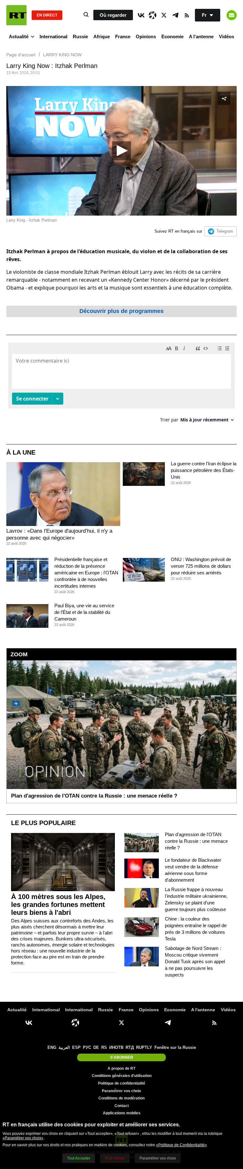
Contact (122, 1106)
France (122, 36)
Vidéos (226, 36)
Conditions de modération (121, 1098)
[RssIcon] (187, 15)
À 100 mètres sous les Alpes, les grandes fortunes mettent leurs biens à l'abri (58, 904)
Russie (80, 36)
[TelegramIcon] (175, 15)
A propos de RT (121, 1068)
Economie (172, 36)
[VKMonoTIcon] (141, 15)
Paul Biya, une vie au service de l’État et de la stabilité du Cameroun (84, 612)
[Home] (16, 15)
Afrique (101, 36)
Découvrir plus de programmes (121, 311)
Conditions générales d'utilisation (122, 1076)
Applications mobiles (121, 1113)
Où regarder (113, 15)
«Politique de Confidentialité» (181, 1145)
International (53, 36)
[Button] (232, 15)
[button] (121, 150)
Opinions (146, 36)
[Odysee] (152, 15)
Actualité (18, 36)
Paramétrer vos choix (121, 1091)
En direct (47, 15)
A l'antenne (201, 36)
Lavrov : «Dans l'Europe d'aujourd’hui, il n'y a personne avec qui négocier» (59, 534)
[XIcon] (164, 15)
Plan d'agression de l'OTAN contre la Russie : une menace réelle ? (196, 841)
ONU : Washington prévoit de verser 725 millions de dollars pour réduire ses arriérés (201, 566)
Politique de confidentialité (121, 1083)
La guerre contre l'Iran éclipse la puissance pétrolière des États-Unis (203, 470)
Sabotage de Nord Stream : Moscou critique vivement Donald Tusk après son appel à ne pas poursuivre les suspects (195, 961)
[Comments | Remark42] (121, 385)
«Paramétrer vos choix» (23, 1138)
